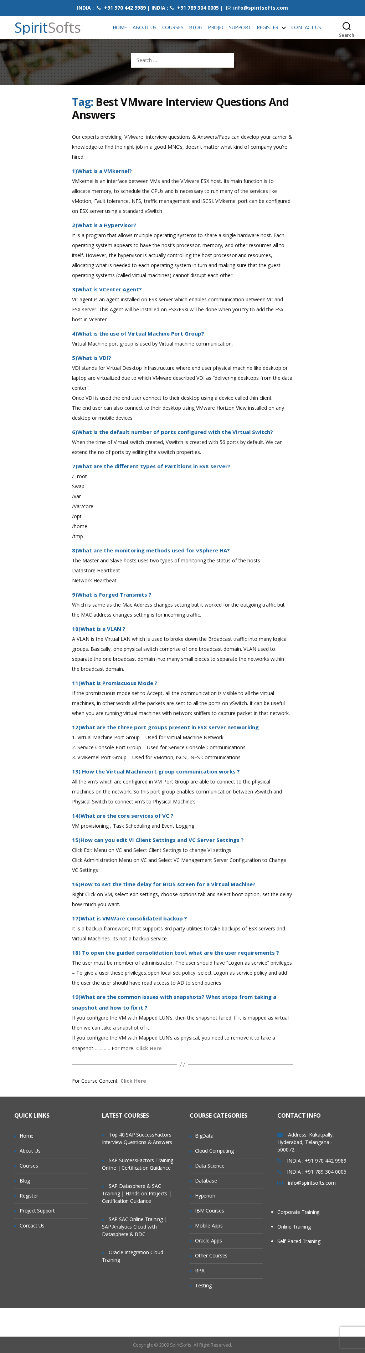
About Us (144, 27)
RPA (199, 1270)
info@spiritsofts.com (260, 7)
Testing (203, 1285)
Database (206, 1180)
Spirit (47, 27)
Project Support (229, 27)
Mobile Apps (209, 1225)
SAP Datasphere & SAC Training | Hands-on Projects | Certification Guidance (136, 1193)
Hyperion (205, 1195)
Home (120, 27)
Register (267, 27)
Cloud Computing (214, 1150)
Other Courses (211, 1255)
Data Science (209, 1165)
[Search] (346, 27)
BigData (204, 1135)
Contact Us (306, 27)
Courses (173, 27)
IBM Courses (209, 1210)
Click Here (149, 1048)
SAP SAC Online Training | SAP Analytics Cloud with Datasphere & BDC (134, 1226)
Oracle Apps (208, 1240)
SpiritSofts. (181, 1345)
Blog (195, 27)
